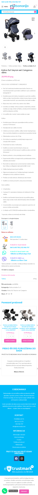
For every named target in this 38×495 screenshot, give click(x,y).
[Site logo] (19, 6)
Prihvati (24, 491)
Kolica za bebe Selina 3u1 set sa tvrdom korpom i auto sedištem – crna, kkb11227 (10, 327)
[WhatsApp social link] (9, 294)
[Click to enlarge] (5, 47)
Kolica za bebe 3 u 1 (29, 66)
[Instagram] (21, 458)
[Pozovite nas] (4, 491)
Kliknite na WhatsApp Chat (21, 254)
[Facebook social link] (7, 294)
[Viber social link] (11, 294)
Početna (4, 66)
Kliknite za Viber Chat (19, 260)
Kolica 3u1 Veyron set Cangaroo (17, 290)
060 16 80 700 (6, 2)
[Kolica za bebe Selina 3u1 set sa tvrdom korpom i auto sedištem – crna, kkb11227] (10, 315)
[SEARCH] (35, 12)
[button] (3, 33)
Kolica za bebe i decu (15, 66)
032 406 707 (16, 2)
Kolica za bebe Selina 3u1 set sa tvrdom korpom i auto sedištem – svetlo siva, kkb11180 (28, 327)
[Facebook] (16, 458)
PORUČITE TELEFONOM (18, 245)
